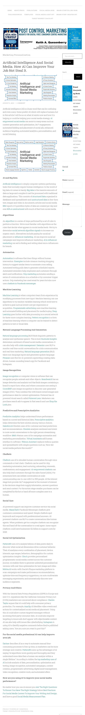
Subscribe (68, 62)
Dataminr (41, 345)
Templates (28, 14)
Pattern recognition (40, 317)
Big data (30, 190)
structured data (39, 196)
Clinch (25, 556)
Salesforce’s (8, 426)
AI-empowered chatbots (41, 469)
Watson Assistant (29, 442)
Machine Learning (11, 295)
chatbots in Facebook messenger (21, 283)
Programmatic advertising (24, 308)
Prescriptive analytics (44, 419)
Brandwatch (47, 379)
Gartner (6, 643)
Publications (32, 10)
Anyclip (27, 606)
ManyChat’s (14, 510)
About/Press (19, 10)
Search (64, 72)
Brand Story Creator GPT (66, 14)
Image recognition (11, 376)
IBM (4, 206)
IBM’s (14, 435)
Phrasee (6, 358)
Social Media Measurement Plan (31, 696)
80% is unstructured (15, 209)
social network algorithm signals (26, 230)
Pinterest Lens (35, 398)
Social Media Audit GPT (44, 14)
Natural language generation (37, 351)
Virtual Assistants (34, 438)
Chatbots (6, 460)
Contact (67, 232)
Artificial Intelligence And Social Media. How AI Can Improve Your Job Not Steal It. (28, 66)
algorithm (10, 221)
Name (68, 180)
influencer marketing (24, 237)
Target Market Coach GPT (42, 18)
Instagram (48, 622)
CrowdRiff (7, 389)
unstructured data (39, 199)
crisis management (27, 345)
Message (66, 204)
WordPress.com (27, 711)
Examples (18, 261)
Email (68, 192)
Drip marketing (29, 274)
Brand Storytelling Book (67, 10)
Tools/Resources (15, 14)
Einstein (26, 429)
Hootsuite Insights (49, 339)
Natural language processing (15, 336)
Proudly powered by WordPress (15, 709)
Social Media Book (47, 10)
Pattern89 (7, 544)
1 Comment (20, 103)
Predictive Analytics (11, 416)
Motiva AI (7, 569)
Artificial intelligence (12, 184)
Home (10, 10)
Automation (8, 258)
